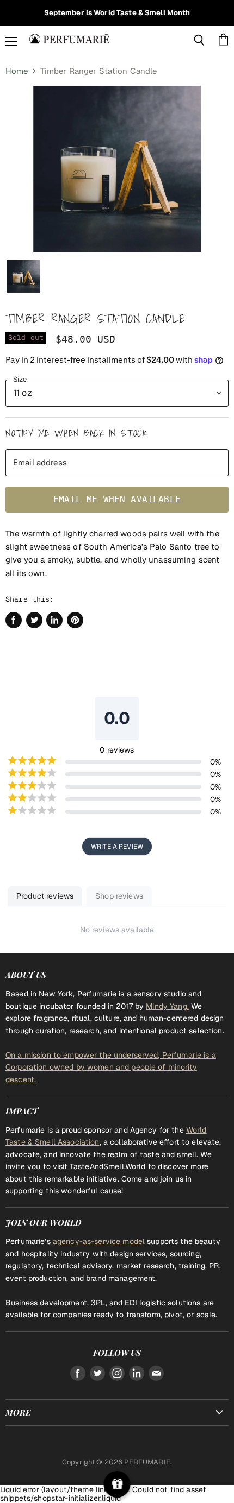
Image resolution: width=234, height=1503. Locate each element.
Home (16, 70)
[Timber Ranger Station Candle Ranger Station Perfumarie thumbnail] (23, 276)
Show (117, 1484)
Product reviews (44, 896)
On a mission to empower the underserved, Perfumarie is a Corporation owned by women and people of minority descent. (110, 1067)
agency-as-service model (99, 1241)
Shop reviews (119, 896)
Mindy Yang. (167, 1006)
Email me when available (117, 499)
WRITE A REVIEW (117, 846)
